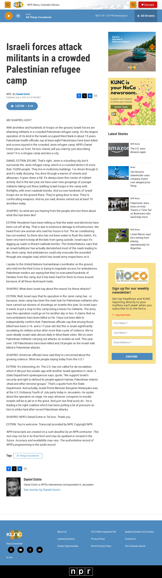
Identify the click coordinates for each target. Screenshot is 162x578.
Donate (149, 4)
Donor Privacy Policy (101, 546)
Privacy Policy (98, 539)
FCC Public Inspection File (103, 532)
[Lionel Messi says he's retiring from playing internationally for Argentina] (118, 235)
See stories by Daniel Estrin (42, 490)
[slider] (23, 15)
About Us (62, 532)
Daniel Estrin (23, 94)
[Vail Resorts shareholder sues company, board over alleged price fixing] (118, 173)
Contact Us (130, 539)
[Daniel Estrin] (13, 486)
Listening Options (66, 539)
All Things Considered (28, 455)
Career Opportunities (67, 546)
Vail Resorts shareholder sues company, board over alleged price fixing (140, 178)
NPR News (135, 144)
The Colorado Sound (135, 546)
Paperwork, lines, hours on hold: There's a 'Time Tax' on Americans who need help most (141, 210)
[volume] (18, 15)
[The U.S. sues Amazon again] (118, 149)
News (132, 167)
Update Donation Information (139, 532)
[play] (8, 16)
